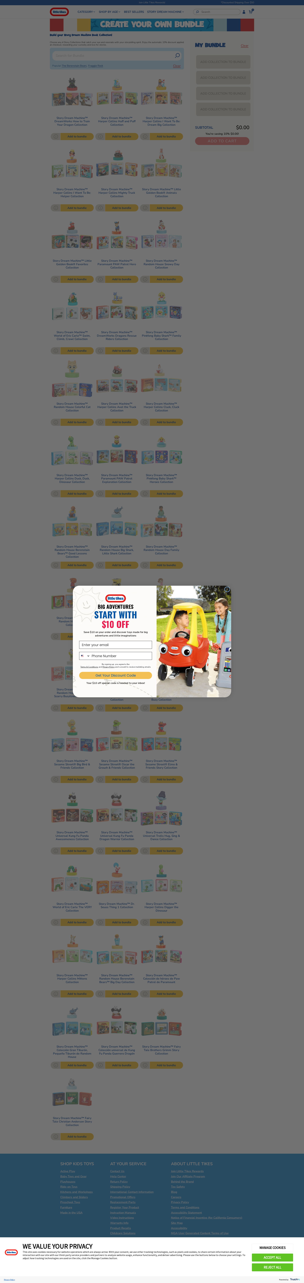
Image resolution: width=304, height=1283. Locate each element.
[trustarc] (295, 1279)
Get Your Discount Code (115, 675)
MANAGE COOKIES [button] (273, 1247)
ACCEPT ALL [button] (272, 1257)
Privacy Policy (9, 1279)
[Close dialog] (227, 589)
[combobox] (84, 656)
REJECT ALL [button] (272, 1267)
